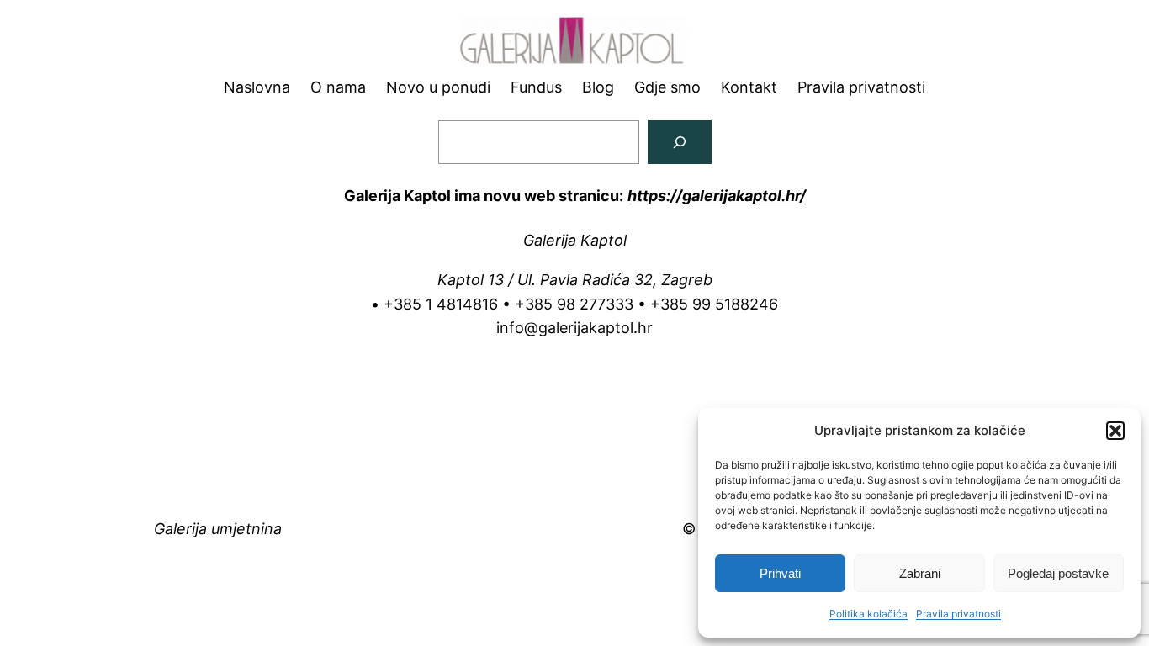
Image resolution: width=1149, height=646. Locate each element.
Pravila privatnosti (958, 613)
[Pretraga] (680, 142)
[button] (1115, 430)
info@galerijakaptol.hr (574, 327)
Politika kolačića (868, 613)
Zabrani (919, 573)
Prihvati (780, 573)
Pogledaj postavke (1058, 573)
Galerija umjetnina (218, 528)
